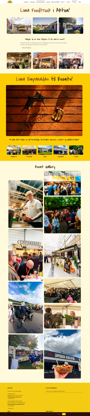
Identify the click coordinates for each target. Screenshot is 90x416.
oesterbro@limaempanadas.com (16, 404)
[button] (45, 48)
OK (63, 414)
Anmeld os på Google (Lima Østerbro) (55, 391)
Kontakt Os (11, 408)
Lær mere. (58, 414)
